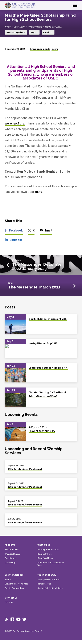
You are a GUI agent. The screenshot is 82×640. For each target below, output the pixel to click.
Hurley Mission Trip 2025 (43, 343)
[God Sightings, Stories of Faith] (15, 327)
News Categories (15, 32)
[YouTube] (18, 619)
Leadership (10, 562)
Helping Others (44, 554)
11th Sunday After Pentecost (25, 504)
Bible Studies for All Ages (16, 583)
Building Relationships (48, 549)
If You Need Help (45, 558)
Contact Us (11, 597)
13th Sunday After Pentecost (25, 469)
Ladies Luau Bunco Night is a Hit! (48, 367)
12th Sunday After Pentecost (25, 486)
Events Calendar (14, 574)
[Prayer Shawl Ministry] (15, 434)
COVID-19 (9, 602)
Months (47, 32)
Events (8, 579)
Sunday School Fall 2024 (48, 579)
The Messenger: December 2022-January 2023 (37, 266)
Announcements (35, 27)
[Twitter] (24, 619)
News (55, 48)
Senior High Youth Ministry (50, 588)
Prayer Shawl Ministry (42, 430)
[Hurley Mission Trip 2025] (15, 351)
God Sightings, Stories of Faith (48, 318)
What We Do (43, 544)
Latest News (19, 27)
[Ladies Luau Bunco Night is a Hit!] (15, 375)
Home (8, 27)
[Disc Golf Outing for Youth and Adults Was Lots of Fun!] (15, 400)
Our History (10, 558)
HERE (38, 192)
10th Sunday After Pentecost (25, 522)
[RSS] (6, 619)
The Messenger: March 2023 (34, 287)
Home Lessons (44, 583)
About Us (10, 544)
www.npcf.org (15, 123)
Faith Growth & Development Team (50, 564)
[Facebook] (12, 619)
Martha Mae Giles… (53, 27)
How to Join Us (12, 549)
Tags (33, 32)
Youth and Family (46, 574)
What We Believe (12, 554)
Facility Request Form (15, 588)
